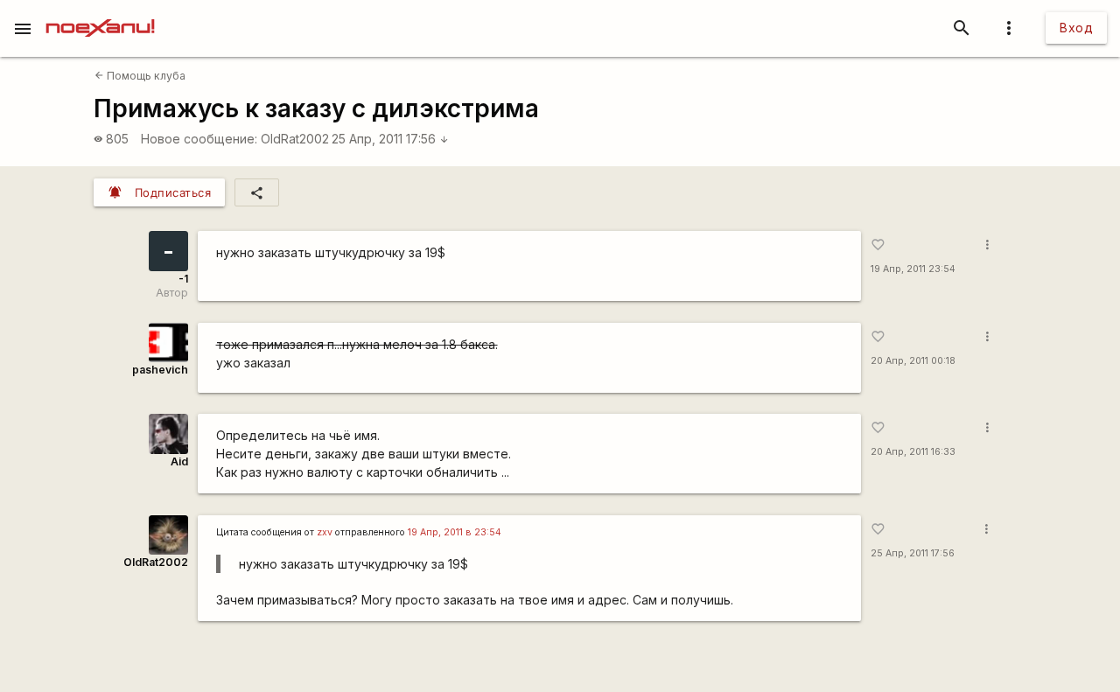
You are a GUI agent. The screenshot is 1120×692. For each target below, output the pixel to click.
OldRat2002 (295, 138)
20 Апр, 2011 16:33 (913, 452)
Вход (1076, 27)
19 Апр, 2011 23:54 (913, 269)
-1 (183, 278)
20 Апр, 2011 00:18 (913, 361)
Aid (179, 461)
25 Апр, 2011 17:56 (390, 138)
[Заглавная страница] (100, 12)
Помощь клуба (140, 75)
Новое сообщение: (199, 138)
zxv (324, 532)
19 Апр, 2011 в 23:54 (454, 532)
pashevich (160, 369)
